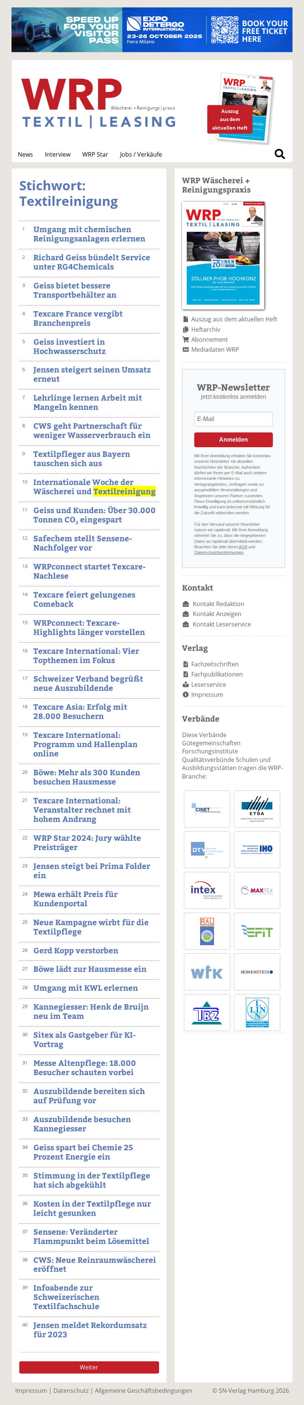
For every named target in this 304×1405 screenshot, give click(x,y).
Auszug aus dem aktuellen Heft (234, 319)
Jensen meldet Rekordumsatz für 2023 (90, 1329)
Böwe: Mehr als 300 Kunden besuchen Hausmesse (86, 777)
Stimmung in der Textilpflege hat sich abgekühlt (91, 1180)
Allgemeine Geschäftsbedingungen (143, 1390)
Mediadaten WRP (215, 349)
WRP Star (95, 154)
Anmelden (233, 439)
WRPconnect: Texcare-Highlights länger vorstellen (89, 627)
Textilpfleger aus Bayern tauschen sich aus (81, 458)
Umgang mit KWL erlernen (85, 987)
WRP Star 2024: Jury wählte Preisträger (87, 842)
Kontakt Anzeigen (217, 614)
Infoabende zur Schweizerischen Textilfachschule (66, 1296)
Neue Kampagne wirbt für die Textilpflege (91, 927)
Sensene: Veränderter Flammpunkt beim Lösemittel (91, 1236)
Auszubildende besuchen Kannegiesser (82, 1124)
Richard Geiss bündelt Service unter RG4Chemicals (91, 262)
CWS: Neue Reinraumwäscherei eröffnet (94, 1264)
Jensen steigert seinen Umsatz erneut (92, 374)
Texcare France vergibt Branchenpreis (78, 318)
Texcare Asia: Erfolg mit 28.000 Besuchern (80, 711)
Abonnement (209, 339)
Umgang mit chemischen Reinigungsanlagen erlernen (89, 234)
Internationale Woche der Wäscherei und (94, 486)
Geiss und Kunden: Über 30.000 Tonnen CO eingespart (94, 515)
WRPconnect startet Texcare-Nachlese (89, 571)
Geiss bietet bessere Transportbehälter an (74, 290)
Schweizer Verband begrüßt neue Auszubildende (88, 683)
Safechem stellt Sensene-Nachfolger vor (82, 543)
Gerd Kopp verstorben (75, 950)
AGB (243, 547)
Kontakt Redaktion (218, 604)
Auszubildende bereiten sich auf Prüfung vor (89, 1095)
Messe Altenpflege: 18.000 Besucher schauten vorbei (84, 1067)
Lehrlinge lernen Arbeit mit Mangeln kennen (87, 402)
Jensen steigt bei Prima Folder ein (91, 870)
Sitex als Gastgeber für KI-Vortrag (84, 1039)
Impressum (207, 694)
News (25, 154)
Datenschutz (71, 1390)
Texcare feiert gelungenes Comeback (84, 599)
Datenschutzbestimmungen (219, 552)
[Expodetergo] (152, 50)
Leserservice (208, 684)
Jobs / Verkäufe (141, 154)
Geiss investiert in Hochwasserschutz (69, 346)
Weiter (89, 1367)
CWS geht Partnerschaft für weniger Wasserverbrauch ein (92, 430)
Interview (57, 154)
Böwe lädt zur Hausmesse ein (89, 968)
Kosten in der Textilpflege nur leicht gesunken (92, 1208)
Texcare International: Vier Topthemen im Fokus (86, 655)
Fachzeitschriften (215, 664)
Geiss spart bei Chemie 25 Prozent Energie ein (83, 1152)
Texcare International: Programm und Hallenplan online (85, 744)
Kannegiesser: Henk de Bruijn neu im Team (91, 1011)
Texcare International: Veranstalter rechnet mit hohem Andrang (82, 809)
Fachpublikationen (217, 674)
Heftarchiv (205, 329)
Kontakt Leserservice (222, 624)
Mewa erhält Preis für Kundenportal (75, 899)
